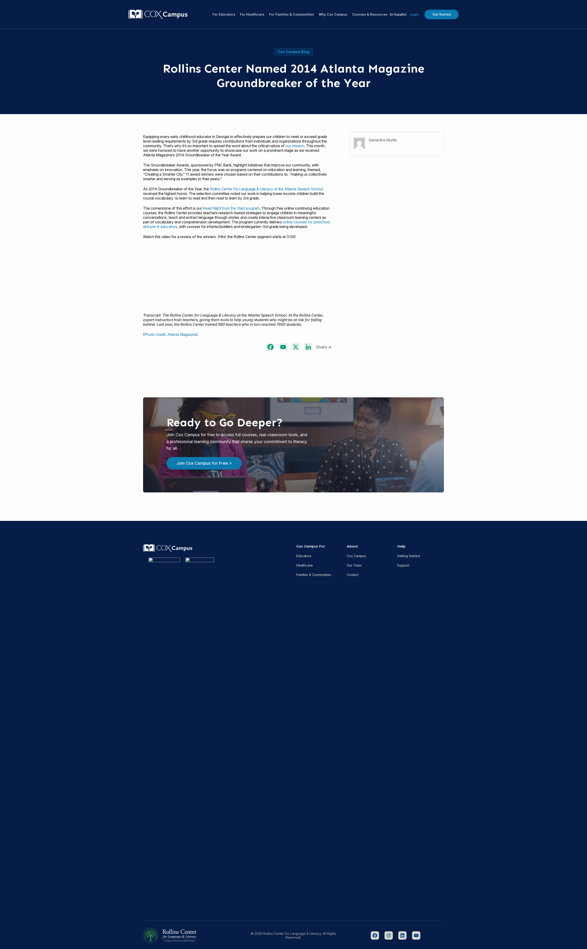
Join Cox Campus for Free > (204, 463)
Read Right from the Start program (231, 208)
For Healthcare (252, 14)
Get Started (441, 14)
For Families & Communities (291, 14)
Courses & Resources (370, 14)
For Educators (224, 14)
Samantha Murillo (382, 140)
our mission (294, 145)
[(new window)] (270, 347)
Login (414, 14)
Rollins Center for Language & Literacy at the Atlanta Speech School (266, 189)
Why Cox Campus (333, 14)
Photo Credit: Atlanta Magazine (170, 334)
